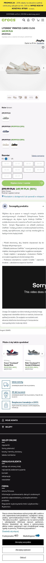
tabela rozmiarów (9, 455)
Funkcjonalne (8, 536)
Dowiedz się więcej (10, 531)
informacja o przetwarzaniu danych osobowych (21, 494)
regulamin (6, 445)
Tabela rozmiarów (38, 156)
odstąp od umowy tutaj (11, 466)
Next (43, 67)
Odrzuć (23, 558)
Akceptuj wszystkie (23, 542)
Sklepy (8, 427)
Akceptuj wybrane (23, 550)
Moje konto (11, 420)
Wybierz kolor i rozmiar (20, 183)
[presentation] (4, 354)
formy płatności (8, 448)
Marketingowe (29, 536)
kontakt (5, 473)
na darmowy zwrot (30, 14)
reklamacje (6, 476)
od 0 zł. (13, 14)
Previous (2, 67)
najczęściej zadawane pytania (13, 470)
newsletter (6, 480)
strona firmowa (8, 491)
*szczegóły (31, 8)
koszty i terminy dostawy (12, 452)
